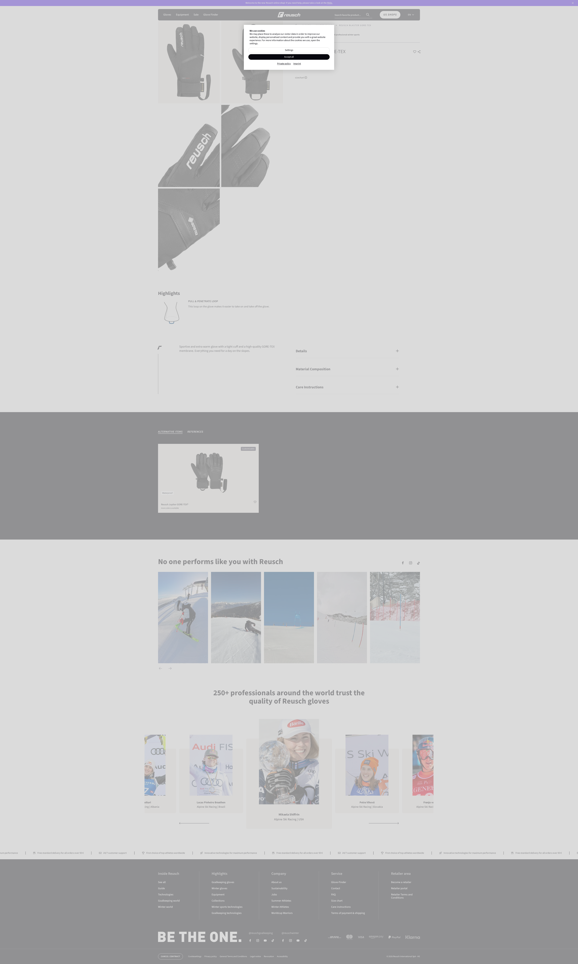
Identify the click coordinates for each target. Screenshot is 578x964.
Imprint (297, 63)
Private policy (284, 63)
